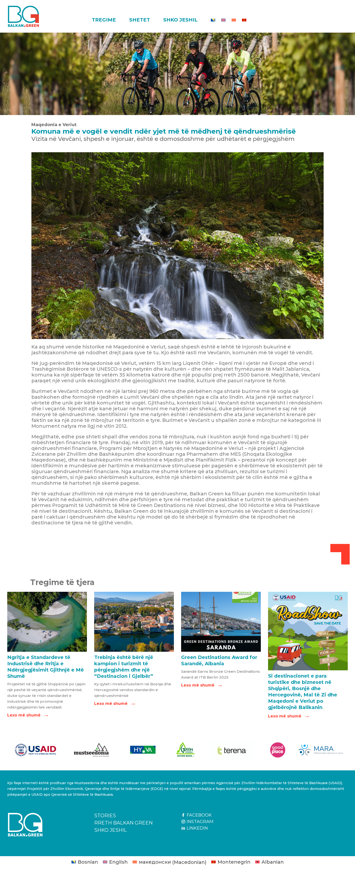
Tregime (104, 20)
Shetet (139, 20)
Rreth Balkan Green (123, 823)
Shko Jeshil (180, 20)
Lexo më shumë (27, 715)
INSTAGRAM (199, 821)
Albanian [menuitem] (273, 862)
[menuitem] (213, 20)
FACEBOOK (198, 815)
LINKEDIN (196, 828)
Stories (105, 815)
